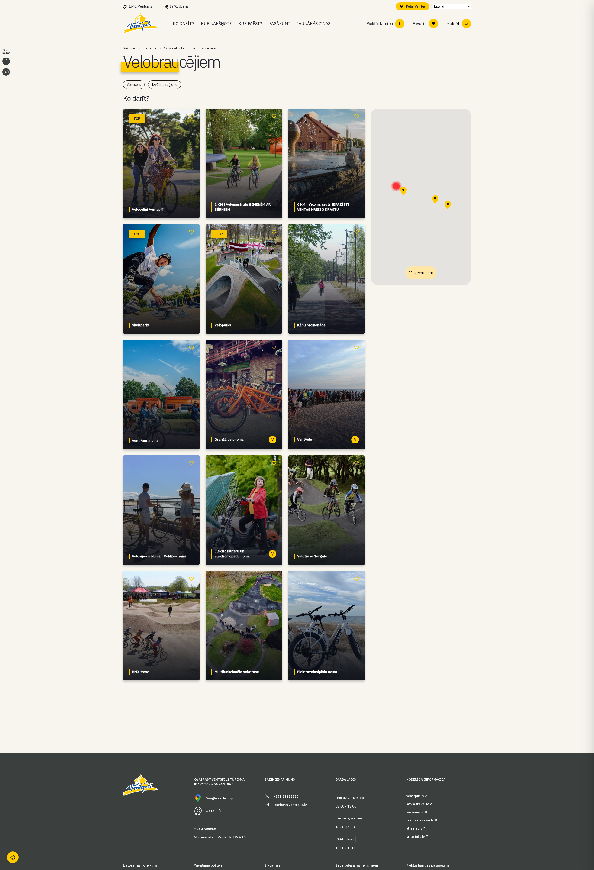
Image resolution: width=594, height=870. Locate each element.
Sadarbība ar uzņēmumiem (357, 865)
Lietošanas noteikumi (140, 865)
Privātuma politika (208, 865)
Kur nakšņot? (216, 23)
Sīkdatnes (272, 865)
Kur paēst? (250, 23)
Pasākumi (279, 23)
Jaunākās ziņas (313, 23)
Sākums (129, 48)
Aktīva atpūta (174, 48)
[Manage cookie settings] (13, 857)
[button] (396, 186)
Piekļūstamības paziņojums (427, 865)
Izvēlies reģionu (164, 84)
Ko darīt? (183, 23)
